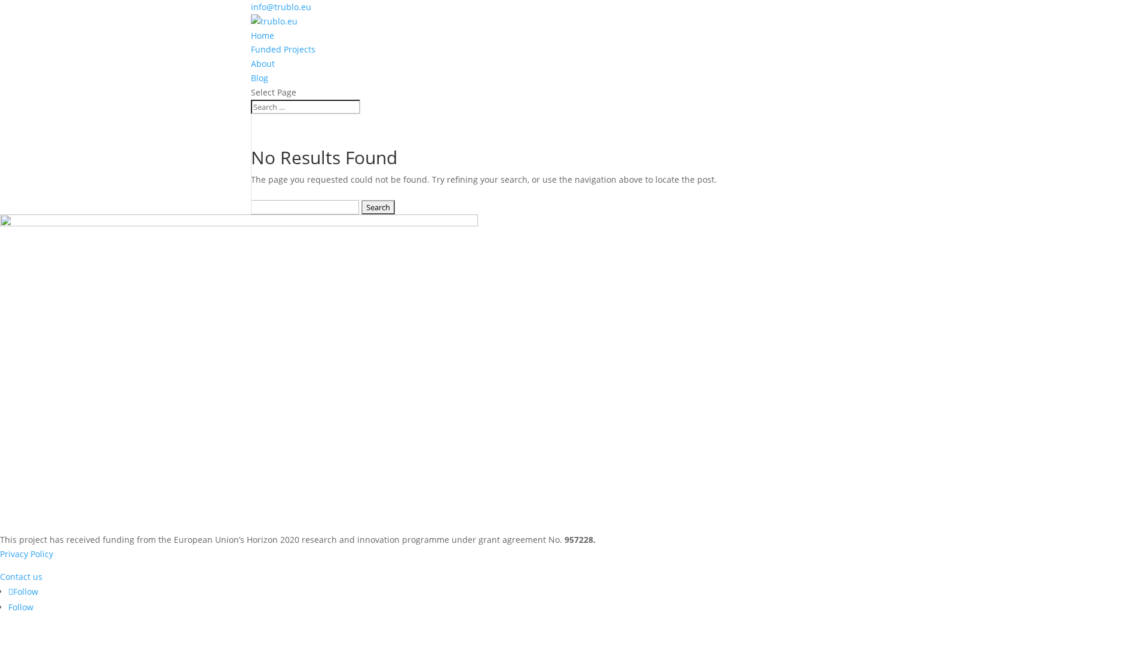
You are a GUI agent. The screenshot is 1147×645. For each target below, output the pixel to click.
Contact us (21, 576)
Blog (259, 78)
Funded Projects (283, 49)
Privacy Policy (26, 554)
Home (262, 35)
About (263, 63)
